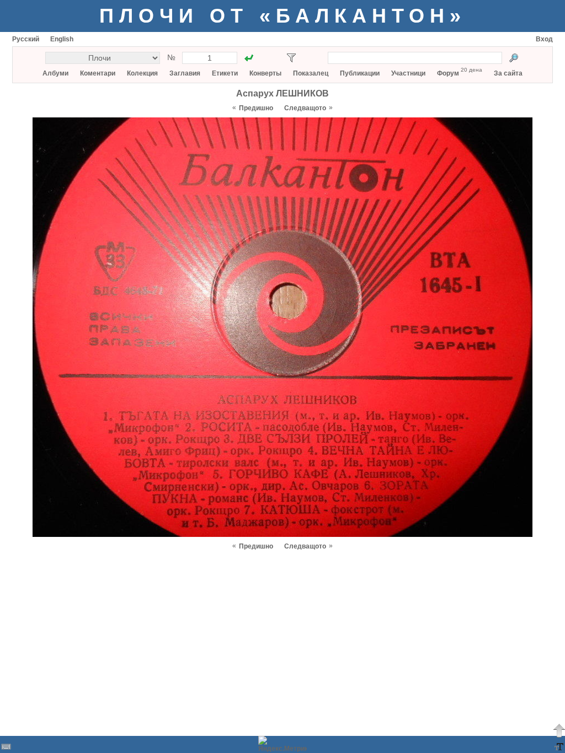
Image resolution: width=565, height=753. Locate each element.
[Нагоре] (559, 730)
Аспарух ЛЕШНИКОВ (282, 93)
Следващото (305, 108)
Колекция (142, 73)
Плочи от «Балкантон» (282, 15)
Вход (544, 39)
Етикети (225, 73)
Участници (408, 73)
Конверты (265, 73)
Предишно (256, 108)
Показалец (310, 73)
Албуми (55, 73)
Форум (448, 73)
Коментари (97, 73)
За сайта (508, 73)
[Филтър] (291, 58)
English (61, 39)
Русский (25, 39)
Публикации (360, 73)
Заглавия (184, 73)
